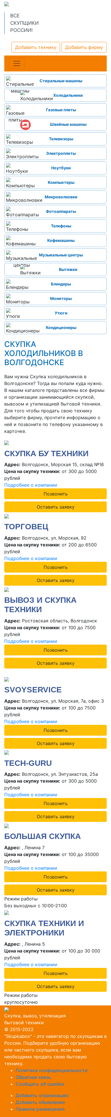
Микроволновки (61, 196)
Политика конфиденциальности (52, 1070)
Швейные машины (68, 124)
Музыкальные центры (61, 254)
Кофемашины (61, 240)
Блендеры (61, 283)
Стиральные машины (61, 80)
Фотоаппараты (61, 211)
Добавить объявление (40, 1102)
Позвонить (56, 494)
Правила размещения (40, 1109)
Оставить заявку (56, 507)
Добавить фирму (84, 47)
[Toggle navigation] (17, 63)
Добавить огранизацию (42, 1095)
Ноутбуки (61, 167)
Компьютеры (61, 182)
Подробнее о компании (30, 485)
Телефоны (61, 225)
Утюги (61, 312)
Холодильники (68, 95)
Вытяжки (68, 269)
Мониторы (61, 298)
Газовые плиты (61, 109)
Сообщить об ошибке (40, 1084)
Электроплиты (61, 153)
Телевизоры (61, 138)
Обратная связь (33, 1077)
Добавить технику (35, 47)
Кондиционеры (61, 327)
